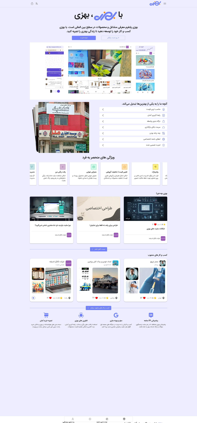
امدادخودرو (107, 264)
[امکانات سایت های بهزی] (145, 209)
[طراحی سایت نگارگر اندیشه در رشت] (163, 238)
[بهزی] (155, 3)
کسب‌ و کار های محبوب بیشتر (99, 308)
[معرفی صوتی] (124, 419)
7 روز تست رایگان (113, 37)
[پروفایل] (72, 419)
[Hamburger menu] (164, 3)
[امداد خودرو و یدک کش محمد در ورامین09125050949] (115, 263)
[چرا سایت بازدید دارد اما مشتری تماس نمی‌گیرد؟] (51, 209)
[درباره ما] (90, 419)
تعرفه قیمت (84, 37)
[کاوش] (107, 419)
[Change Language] (36, 3)
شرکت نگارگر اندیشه (154, 238)
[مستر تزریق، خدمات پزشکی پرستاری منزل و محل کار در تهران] (162, 263)
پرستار (156, 264)
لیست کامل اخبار (100, 249)
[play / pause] (33, 298)
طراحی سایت (60, 264)
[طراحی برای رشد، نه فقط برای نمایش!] (98, 209)
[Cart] (32, 3)
